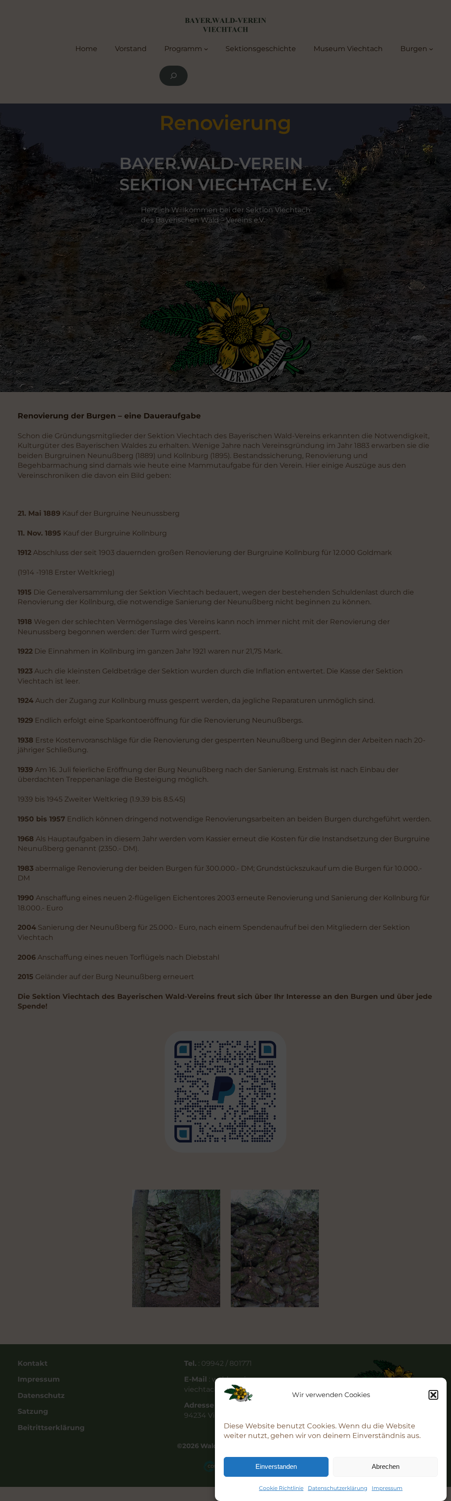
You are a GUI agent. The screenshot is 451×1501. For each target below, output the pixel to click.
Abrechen (385, 1466)
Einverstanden (276, 1466)
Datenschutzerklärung (337, 1488)
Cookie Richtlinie (281, 1488)
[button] (433, 1394)
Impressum (387, 1488)
